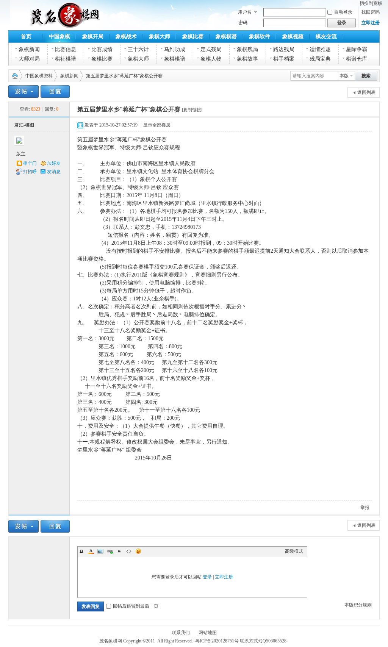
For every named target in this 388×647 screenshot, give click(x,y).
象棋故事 (247, 59)
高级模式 (294, 551)
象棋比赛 (192, 36)
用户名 (245, 12)
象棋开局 (92, 36)
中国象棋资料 (39, 75)
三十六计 (138, 49)
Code (129, 551)
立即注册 (370, 22)
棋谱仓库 (356, 59)
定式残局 (211, 49)
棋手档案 (283, 59)
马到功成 (174, 49)
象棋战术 (126, 36)
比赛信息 (65, 49)
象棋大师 (159, 36)
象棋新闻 (29, 49)
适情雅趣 (320, 49)
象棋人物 (211, 59)
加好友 (54, 163)
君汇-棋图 (24, 125)
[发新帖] (23, 91)
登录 (207, 577)
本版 (344, 75)
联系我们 (181, 632)
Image (100, 551)
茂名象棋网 (13, 76)
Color (91, 551)
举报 (364, 507)
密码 (242, 22)
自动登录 (343, 12)
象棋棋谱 (226, 36)
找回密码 (370, 12)
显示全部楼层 (157, 125)
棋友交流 (326, 36)
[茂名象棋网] (45, 23)
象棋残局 (247, 49)
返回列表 (366, 92)
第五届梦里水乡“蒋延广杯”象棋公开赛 (128, 109)
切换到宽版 (371, 3)
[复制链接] (192, 110)
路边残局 (283, 49)
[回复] (55, 91)
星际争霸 (356, 49)
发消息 (54, 171)
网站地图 (208, 632)
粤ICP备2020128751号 (217, 641)
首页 (26, 36)
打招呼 (30, 171)
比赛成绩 (102, 49)
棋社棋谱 (65, 59)
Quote (119, 551)
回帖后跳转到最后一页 (135, 606)
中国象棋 (59, 36)
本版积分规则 (358, 605)
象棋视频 (293, 36)
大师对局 (29, 59)
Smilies (138, 551)
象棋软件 (259, 36)
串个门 (30, 163)
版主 (20, 153)
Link (110, 551)
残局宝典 (320, 59)
